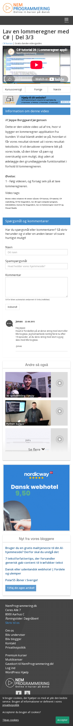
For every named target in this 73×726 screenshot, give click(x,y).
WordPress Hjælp (17, 672)
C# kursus (8, 43)
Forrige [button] (36, 89)
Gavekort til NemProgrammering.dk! (29, 664)
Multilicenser (14, 659)
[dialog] (36, 710)
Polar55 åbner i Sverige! (21, 580)
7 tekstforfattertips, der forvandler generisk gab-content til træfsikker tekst (34, 561)
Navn (8, 247)
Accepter (62, 720)
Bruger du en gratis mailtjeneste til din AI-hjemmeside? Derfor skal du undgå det (34, 550)
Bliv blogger (13, 639)
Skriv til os (12, 623)
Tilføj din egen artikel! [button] (21, 587)
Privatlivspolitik (15, 647)
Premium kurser (16, 655)
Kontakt (10, 643)
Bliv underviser (15, 635)
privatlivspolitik (10, 705)
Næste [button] (59, 89)
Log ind (10, 668)
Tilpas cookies (10, 720)
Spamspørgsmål (16, 261)
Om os (9, 630)
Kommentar (13, 275)
